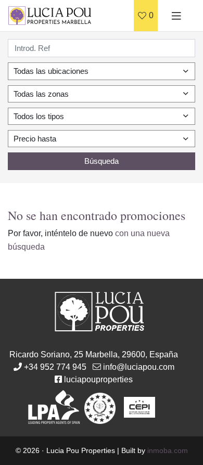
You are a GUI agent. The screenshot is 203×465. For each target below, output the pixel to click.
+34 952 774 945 (55, 367)
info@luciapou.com (138, 367)
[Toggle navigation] (176, 15)
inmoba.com (167, 450)
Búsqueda (101, 161)
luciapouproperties (98, 379)
